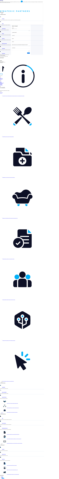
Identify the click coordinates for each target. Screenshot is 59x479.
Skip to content (1, 0)
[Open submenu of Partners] (1, 382)
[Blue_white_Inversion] (15, 11)
